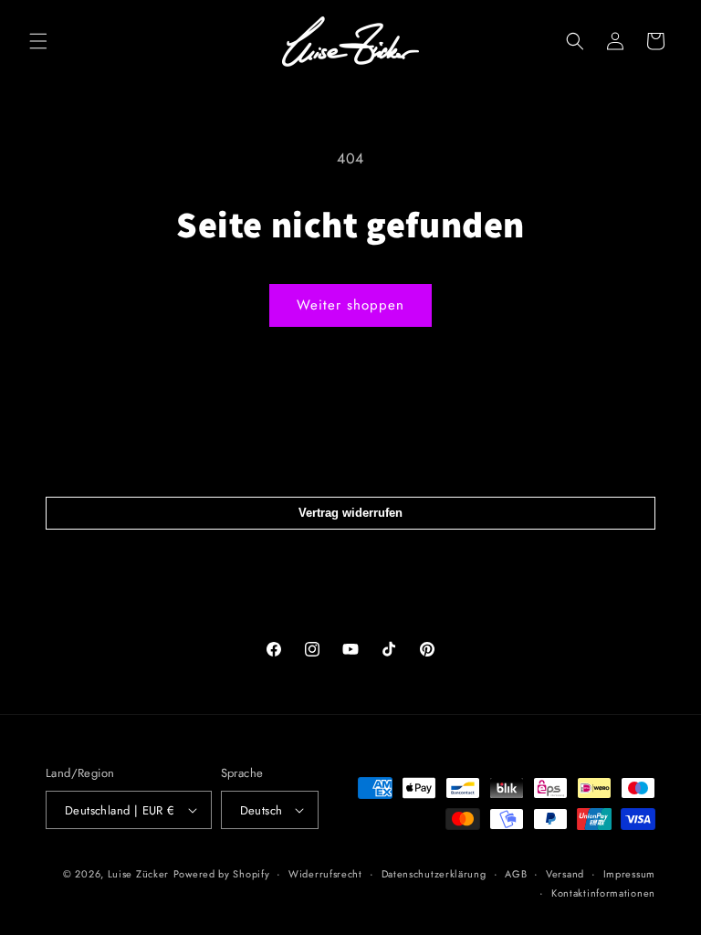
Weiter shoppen (350, 305)
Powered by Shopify (221, 874)
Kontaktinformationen (603, 893)
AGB (516, 874)
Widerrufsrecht (325, 874)
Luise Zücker (138, 874)
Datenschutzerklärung (434, 874)
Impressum (629, 874)
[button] (38, 41)
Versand (565, 874)
